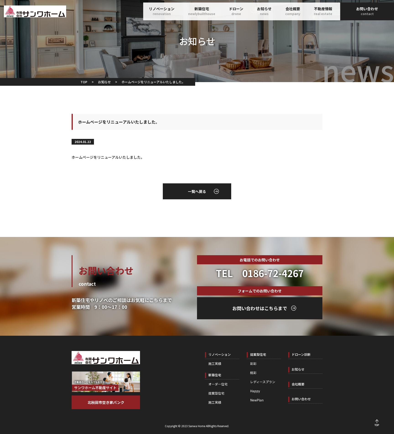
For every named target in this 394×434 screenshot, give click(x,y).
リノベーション (161, 11)
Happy (255, 391)
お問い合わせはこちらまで (259, 308)
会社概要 (292, 11)
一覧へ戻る (197, 191)
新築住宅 (201, 11)
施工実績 (214, 363)
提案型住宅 (216, 393)
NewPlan (257, 400)
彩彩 (253, 363)
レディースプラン (262, 381)
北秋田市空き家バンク (106, 402)
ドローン (236, 11)
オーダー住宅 (218, 384)
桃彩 (253, 372)
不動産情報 (323, 11)
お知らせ (264, 11)
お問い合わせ (367, 11)
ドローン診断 (301, 354)
